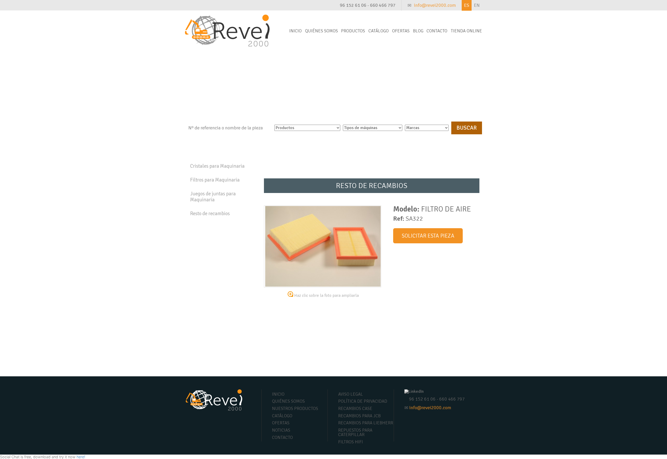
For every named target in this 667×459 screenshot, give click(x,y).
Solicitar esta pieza (428, 235)
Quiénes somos (321, 31)
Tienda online (466, 31)
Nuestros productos (295, 408)
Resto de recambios (210, 213)
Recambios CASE (355, 408)
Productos (353, 31)
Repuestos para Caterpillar (355, 432)
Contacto (437, 31)
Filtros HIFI (350, 442)
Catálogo (378, 31)
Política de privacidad (362, 401)
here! (81, 457)
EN (477, 5)
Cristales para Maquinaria (217, 166)
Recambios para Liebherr (365, 423)
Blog (418, 31)
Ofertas (401, 31)
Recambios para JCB (359, 416)
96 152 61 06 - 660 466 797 (368, 5)
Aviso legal (350, 394)
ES (466, 5)
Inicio (295, 31)
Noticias (281, 430)
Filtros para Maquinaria (215, 180)
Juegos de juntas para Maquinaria (213, 197)
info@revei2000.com (435, 5)
